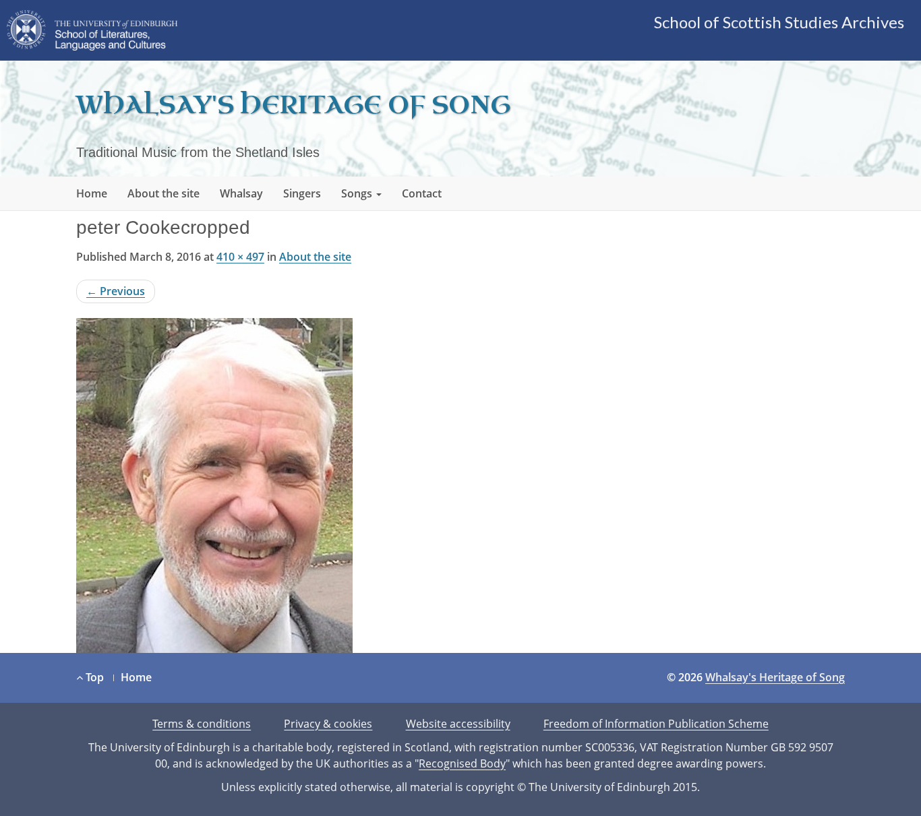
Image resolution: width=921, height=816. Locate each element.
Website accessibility (458, 723)
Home (91, 193)
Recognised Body (462, 763)
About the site (163, 193)
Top (93, 677)
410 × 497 (240, 256)
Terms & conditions (201, 723)
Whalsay (241, 193)
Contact (422, 193)
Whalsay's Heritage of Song (293, 105)
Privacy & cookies (328, 723)
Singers (302, 193)
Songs (358, 193)
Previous (115, 291)
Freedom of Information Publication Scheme (656, 723)
